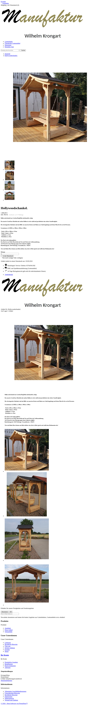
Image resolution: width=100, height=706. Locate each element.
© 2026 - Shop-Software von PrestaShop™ (14, 703)
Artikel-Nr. (4, 309)
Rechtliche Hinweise (11, 644)
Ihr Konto (5, 655)
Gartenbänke (9, 41)
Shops (6, 651)
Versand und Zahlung (11, 700)
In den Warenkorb (7, 256)
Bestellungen (9, 664)
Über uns (7, 646)
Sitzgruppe (8, 45)
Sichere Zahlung (10, 648)
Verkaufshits (8, 632)
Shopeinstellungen (6, 680)
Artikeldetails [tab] (9, 274)
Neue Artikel (9, 630)
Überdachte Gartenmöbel (12, 43)
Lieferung (8, 642)
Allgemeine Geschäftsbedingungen (15, 691)
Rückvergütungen (10, 666)
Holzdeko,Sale (9, 47)
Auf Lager (4, 311)
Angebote (8, 628)
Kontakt (3, 1)
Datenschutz (8, 696)
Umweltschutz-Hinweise (12, 693)
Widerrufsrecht (9, 698)
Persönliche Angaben (11, 662)
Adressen (7, 667)
